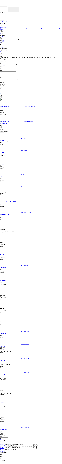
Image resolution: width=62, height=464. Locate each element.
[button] (31, 16)
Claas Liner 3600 (2, 448)
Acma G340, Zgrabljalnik (4, 109)
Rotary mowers (4, 21)
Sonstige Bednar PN (3, 123)
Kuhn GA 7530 (2, 346)
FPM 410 (1, 319)
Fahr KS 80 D (2, 152)
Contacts (5, 451)
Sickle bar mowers (14, 21)
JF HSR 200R (2, 254)
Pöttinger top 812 (3, 280)
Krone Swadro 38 (3, 267)
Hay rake (1, 176)
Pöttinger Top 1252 (2, 446)
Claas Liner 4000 (2, 402)
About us (1, 451)
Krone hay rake (2, 188)
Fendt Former (1, 444)
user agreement (15, 438)
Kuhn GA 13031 (2, 360)
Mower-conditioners (8, 21)
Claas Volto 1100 (2, 449)
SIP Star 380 (2, 140)
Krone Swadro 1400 (3, 333)
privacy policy (10, 438)
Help (3, 451)
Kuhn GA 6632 (2, 447)
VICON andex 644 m (3, 429)
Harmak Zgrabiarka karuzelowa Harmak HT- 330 (8, 201)
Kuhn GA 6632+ (2, 374)
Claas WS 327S (2, 164)
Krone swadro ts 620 (3, 228)
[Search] (13, 9)
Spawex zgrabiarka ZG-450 (4, 214)
